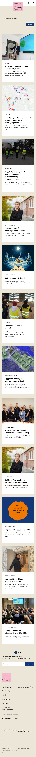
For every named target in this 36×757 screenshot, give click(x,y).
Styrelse (4, 695)
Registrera (30, 664)
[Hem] (18, 6)
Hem (3, 18)
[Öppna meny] (33, 3)
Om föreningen (7, 691)
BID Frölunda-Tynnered (10, 718)
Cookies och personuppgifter (7, 708)
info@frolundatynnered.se (9, 730)
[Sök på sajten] (29, 3)
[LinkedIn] (2, 739)
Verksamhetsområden (25, 691)
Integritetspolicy (24, 748)
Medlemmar (6, 699)
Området (5, 703)
